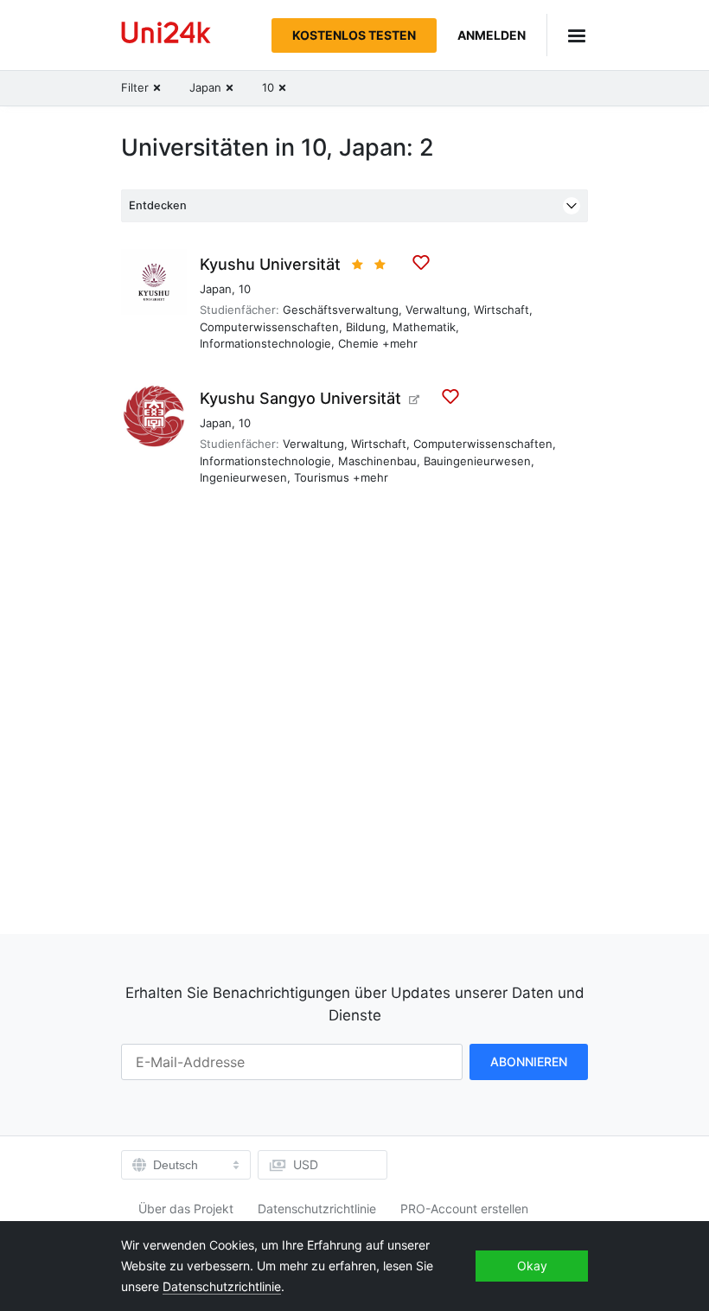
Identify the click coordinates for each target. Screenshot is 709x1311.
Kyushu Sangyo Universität (300, 398)
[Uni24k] (166, 35)
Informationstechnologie (265, 343)
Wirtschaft (501, 310)
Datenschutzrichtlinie (317, 1208)
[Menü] (567, 35)
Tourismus (321, 477)
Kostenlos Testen (354, 35)
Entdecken (158, 205)
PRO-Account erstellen (464, 1208)
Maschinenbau (377, 461)
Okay (532, 1265)
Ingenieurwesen (243, 477)
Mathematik (424, 327)
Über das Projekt (185, 1208)
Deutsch (175, 1165)
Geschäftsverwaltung (341, 310)
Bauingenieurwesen (477, 461)
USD (305, 1164)
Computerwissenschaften (269, 327)
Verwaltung (436, 310)
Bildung (366, 327)
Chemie (358, 343)
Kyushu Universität (270, 264)
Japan (216, 289)
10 (245, 289)
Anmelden (491, 35)
